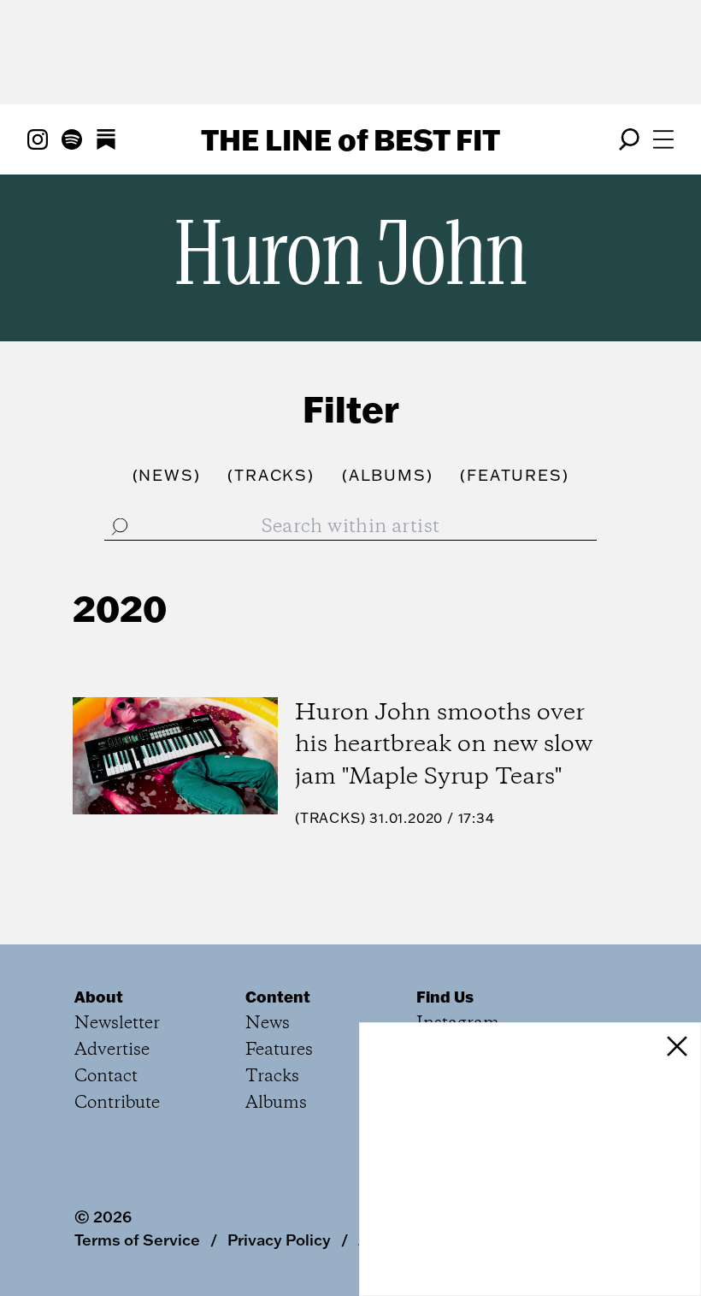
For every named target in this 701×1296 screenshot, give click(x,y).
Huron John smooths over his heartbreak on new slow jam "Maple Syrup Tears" (443, 745)
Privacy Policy (279, 1239)
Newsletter (117, 1023)
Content (277, 996)
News (267, 1023)
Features (279, 1050)
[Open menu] (663, 139)
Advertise (112, 1050)
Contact (106, 1076)
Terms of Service (137, 1239)
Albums (276, 1103)
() (167, 475)
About (98, 996)
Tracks (330, 817)
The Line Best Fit (350, 139)
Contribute (117, 1103)
